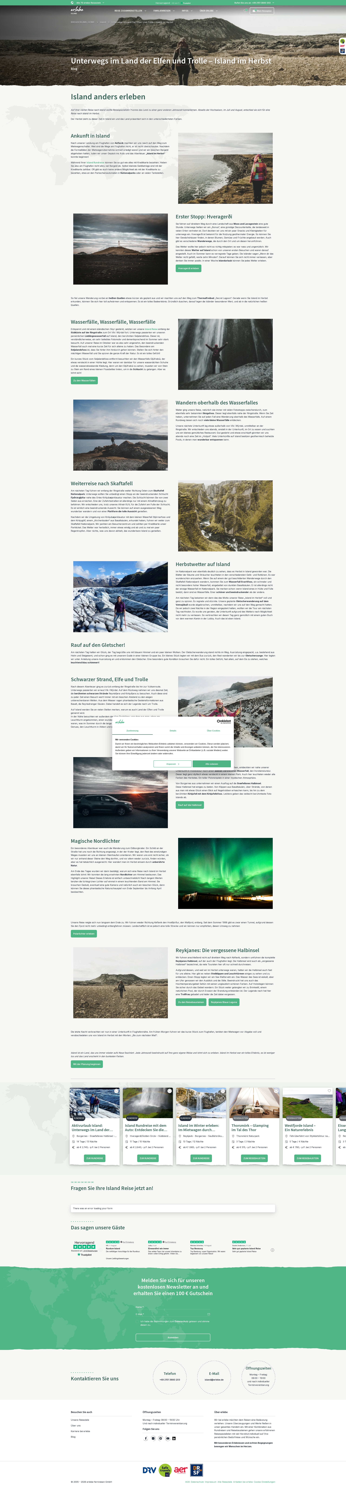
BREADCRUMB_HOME (82, 22)
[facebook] (146, 1438)
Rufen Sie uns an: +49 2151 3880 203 (252, 3)
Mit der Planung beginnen (86, 1064)
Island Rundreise (95, 162)
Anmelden (173, 1337)
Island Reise (151, 329)
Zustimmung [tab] (133, 730)
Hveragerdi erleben (188, 268)
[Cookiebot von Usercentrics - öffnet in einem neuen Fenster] (219, 722)
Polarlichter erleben (83, 933)
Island (103, 22)
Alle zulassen (211, 764)
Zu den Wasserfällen (84, 380)
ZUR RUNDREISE (94, 1158)
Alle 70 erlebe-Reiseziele (88, 3)
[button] (131, 10)
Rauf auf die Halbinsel (190, 805)
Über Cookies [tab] (213, 730)
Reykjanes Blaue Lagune (224, 1002)
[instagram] (153, 1438)
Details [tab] (173, 730)
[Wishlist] (245, 10)
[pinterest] (160, 1438)
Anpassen (171, 764)
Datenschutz (181, 1321)
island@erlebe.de (214, 1379)
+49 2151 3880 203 (170, 1379)
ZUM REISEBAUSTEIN (254, 1158)
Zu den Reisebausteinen (191, 1002)
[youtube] (168, 1438)
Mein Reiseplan (263, 10)
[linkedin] (174, 1438)
